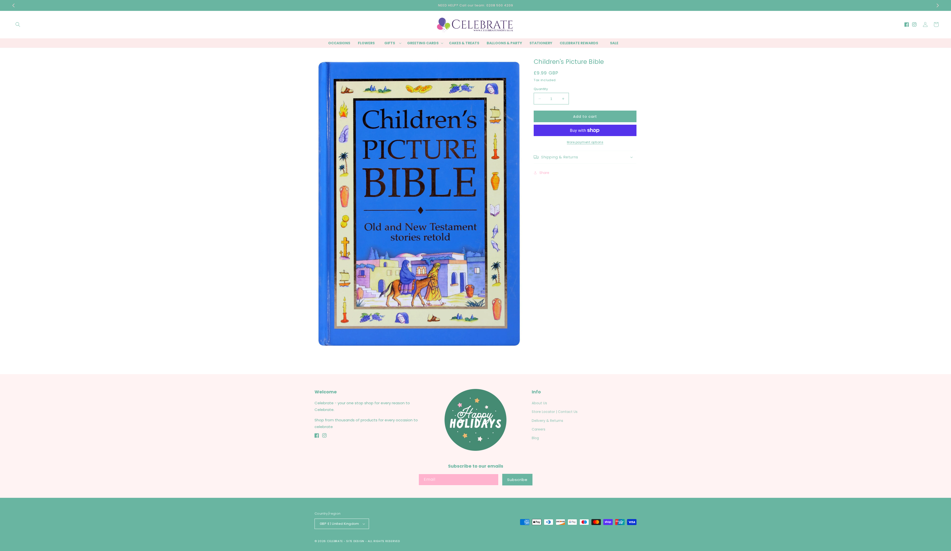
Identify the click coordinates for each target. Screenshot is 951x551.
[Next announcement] (937, 5)
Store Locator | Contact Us (555, 411)
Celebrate (335, 541)
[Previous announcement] (13, 5)
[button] (17, 24)
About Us (539, 403)
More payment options (585, 142)
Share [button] (544, 172)
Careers (538, 429)
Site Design (355, 541)
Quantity (541, 89)
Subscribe (517, 479)
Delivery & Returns (547, 420)
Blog (535, 437)
